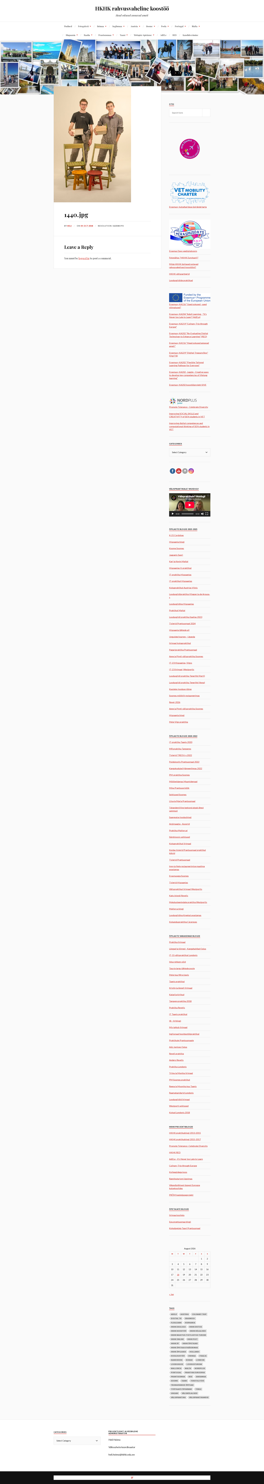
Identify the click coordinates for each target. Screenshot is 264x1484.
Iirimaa (100, 26)
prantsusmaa (178, 1376)
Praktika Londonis (178, 1066)
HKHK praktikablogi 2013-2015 (185, 1133)
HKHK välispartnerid (179, 274)
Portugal (179, 26)
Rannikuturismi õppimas (180, 1178)
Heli (69, 226)
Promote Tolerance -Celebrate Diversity (188, 1146)
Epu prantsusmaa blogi (180, 1221)
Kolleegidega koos (178, 1172)
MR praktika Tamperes (180, 748)
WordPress (124, 1478)
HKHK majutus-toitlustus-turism (188, 1335)
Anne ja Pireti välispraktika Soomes (186, 656)
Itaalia (87, 35)
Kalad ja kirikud (176, 994)
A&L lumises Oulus (178, 1047)
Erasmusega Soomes (179, 876)
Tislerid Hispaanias (178, 882)
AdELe (163, 35)
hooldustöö (178, 1356)
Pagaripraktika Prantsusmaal (183, 649)
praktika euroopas (195, 1372)
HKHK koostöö (178, 1331)
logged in (84, 258)
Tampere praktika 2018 (180, 1001)
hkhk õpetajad (190, 1343)
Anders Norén (151, 1478)
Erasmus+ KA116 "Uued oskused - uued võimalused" (188, 306)
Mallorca (176, 1368)
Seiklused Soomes (177, 794)
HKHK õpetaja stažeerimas (184, 1347)
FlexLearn (176, 1323)
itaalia (203, 1356)
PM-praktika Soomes (179, 775)
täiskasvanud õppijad (182, 1385)
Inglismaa (117, 26)
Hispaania (70, 35)
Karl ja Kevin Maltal (178, 561)
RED (175, 35)
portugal (176, 1372)
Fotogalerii (83, 26)
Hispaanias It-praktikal (180, 568)
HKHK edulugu (178, 1327)
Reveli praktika (176, 1053)
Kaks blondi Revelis (178, 895)
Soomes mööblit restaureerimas (184, 695)
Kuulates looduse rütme (180, 689)
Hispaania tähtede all (179, 630)
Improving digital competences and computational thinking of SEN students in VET (189, 426)
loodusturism (194, 1364)
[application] (189, 505)
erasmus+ (190, 1318)
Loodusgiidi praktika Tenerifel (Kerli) (187, 676)
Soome (149, 26)
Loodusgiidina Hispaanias (181, 604)
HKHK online (177, 1339)
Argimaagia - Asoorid (179, 824)
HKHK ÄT (175, 1343)
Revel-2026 (174, 702)
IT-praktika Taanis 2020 (180, 742)
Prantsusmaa (104, 35)
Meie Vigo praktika (178, 722)
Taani (122, 35)
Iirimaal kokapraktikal (180, 643)
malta (188, 1368)
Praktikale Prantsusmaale (181, 1040)
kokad (189, 1360)
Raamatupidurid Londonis (181, 1092)
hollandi (194, 1352)
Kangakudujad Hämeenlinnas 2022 (185, 768)
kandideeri (176, 1360)
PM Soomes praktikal (179, 1079)
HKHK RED (175, 1152)
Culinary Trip (199, 1314)
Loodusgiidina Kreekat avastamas (185, 915)
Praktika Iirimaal (177, 942)
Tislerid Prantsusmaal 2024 (182, 623)
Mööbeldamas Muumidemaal (183, 781)
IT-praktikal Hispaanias (180, 581)
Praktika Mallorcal (178, 830)
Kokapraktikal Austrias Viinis (183, 587)
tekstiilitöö (197, 1381)
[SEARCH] (206, 113)
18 (178, 1275)
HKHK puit (192, 1339)
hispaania (190, 1323)
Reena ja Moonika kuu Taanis (183, 1086)
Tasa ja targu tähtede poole (182, 968)
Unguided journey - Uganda (182, 636)
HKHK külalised (198, 1331)
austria (185, 1314)
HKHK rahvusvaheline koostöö (132, 8)
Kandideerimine (190, 35)
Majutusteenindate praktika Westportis (188, 902)
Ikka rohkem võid (177, 961)
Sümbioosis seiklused (179, 837)
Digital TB (176, 1318)
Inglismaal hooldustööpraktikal (184, 1034)
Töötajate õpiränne (143, 35)
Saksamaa (201, 1376)
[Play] (172, 513)
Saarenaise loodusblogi (180, 817)
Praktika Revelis (177, 1007)
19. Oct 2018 (86, 226)
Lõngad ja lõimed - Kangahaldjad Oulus (187, 948)
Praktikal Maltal (177, 610)
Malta (194, 26)
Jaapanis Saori (176, 555)
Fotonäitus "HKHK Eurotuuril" (183, 257)
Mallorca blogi (176, 908)
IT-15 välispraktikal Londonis (183, 955)
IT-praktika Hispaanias (180, 574)
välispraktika (178, 1397)
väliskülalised (189, 1393)
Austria (134, 26)
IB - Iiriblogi (175, 1020)
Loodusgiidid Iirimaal (179, 1099)
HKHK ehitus (195, 1327)
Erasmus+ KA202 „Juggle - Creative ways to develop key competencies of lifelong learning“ (189, 375)
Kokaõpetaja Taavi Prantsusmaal (184, 1228)
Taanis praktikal (177, 981)
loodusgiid (177, 1364)
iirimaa (192, 1356)
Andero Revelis (176, 1060)
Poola (163, 26)
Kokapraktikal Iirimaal (180, 843)
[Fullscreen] (206, 513)
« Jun (171, 1294)
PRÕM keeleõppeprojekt (181, 1195)
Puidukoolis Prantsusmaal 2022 (184, 761)
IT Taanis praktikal (178, 1014)
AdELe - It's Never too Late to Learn (186, 1159)
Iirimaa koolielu (176, 1215)
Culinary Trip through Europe (183, 1165)
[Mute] (202, 513)
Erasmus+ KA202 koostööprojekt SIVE (187, 384)
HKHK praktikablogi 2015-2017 (185, 1139)
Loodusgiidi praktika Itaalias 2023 (185, 617)
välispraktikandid (199, 1397)
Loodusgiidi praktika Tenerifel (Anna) (187, 682)
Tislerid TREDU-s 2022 (180, 755)
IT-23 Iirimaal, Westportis (181, 669)
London (200, 1360)
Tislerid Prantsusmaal (179, 859)
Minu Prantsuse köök (179, 788)
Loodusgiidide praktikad (181, 280)
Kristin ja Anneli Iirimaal (180, 988)
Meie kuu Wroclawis (179, 975)
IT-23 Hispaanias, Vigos (180, 662)
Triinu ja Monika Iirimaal (181, 1073)
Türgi (198, 1389)
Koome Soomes (176, 548)
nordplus (200, 1368)
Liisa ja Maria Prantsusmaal (182, 801)
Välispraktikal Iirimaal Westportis (185, 889)
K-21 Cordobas (176, 535)
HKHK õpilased (178, 1352)
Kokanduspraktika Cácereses (183, 922)
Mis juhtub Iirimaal (178, 1027)
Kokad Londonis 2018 (179, 1112)
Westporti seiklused (179, 1106)
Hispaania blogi (177, 541)
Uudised (68, 26)
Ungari (174, 1393)
